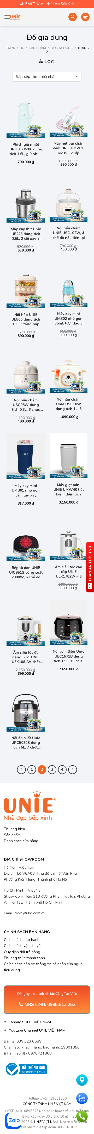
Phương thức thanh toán (24, 957)
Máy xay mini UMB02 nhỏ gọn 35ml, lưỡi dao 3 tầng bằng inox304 (69, 318)
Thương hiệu (14, 828)
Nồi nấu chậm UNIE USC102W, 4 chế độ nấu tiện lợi (68, 233)
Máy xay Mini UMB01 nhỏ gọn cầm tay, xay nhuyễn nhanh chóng (26, 490)
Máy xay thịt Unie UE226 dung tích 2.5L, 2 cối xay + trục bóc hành (26, 234)
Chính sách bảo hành (21, 939)
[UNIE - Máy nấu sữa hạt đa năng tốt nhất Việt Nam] (15, 17)
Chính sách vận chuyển (23, 945)
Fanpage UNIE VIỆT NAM (30, 1022)
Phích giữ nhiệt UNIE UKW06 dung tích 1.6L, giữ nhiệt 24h (25, 149)
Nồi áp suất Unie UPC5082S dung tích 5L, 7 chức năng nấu (25, 743)
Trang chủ (14, 48)
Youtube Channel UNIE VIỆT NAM (37, 1030)
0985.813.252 (61, 1005)
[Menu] (7, 16)
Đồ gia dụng (62, 48)
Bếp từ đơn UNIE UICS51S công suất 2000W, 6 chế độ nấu (26, 573)
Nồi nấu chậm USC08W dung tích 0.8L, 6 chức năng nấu (26, 405)
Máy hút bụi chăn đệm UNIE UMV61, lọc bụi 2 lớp (68, 148)
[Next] (72, 769)
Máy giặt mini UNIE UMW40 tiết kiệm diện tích (69, 490)
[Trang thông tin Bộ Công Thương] (25, 1069)
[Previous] (21, 769)
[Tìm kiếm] (72, 17)
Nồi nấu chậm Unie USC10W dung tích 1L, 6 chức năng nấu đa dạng (68, 404)
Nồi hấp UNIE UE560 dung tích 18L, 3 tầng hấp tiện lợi (25, 319)
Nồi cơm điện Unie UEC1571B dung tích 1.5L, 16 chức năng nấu (68, 656)
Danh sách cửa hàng (21, 840)
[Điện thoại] (82, 1116)
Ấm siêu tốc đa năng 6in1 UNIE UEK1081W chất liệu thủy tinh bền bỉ (25, 657)
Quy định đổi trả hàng (22, 951)
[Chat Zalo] (82, 1098)
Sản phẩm (37, 48)
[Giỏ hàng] (85, 17)
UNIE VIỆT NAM (46, 1122)
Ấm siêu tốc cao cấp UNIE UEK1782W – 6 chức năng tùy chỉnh (68, 572)
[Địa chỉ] (82, 1080)
